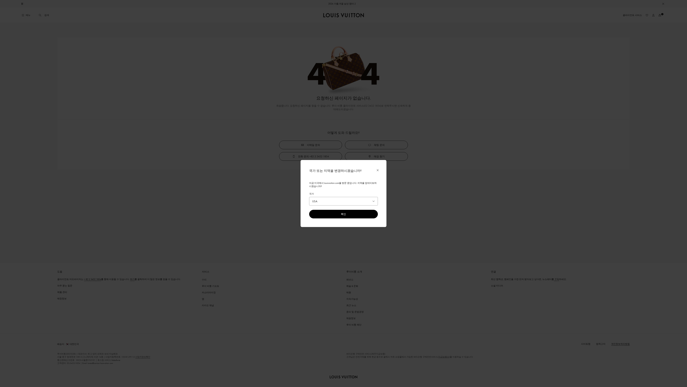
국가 (311, 193)
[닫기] (378, 170)
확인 (343, 214)
